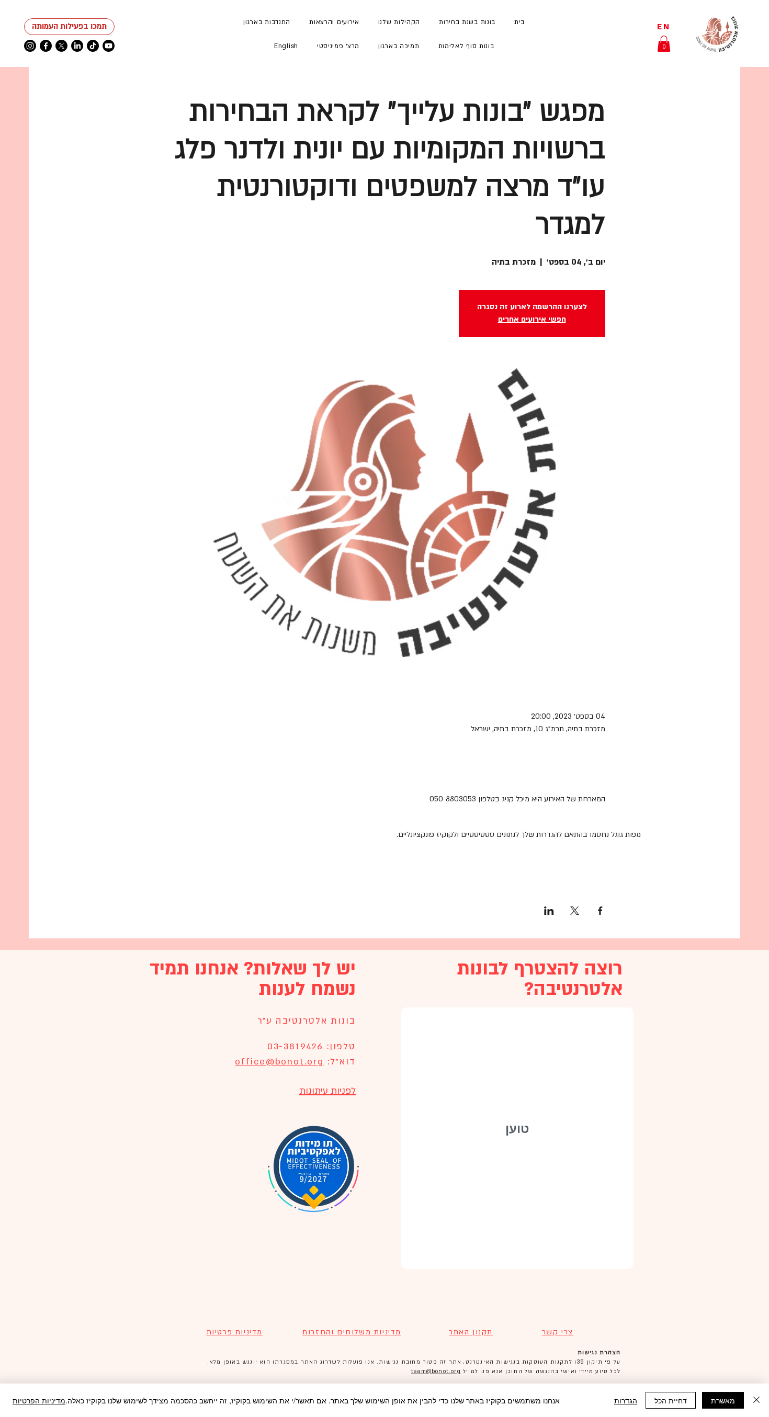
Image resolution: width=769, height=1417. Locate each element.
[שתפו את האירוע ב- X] (575, 910)
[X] (61, 46)
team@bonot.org (436, 1371)
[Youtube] (109, 46)
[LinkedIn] (77, 46)
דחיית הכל (670, 1400)
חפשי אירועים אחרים (532, 319)
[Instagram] (30, 46)
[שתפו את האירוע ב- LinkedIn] (549, 910)
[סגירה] (756, 1400)
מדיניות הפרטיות (39, 1400)
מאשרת (723, 1400)
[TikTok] (93, 46)
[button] (334, 22)
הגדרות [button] (625, 1400)
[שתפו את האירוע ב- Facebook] (600, 910)
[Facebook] (46, 46)
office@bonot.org (279, 1062)
